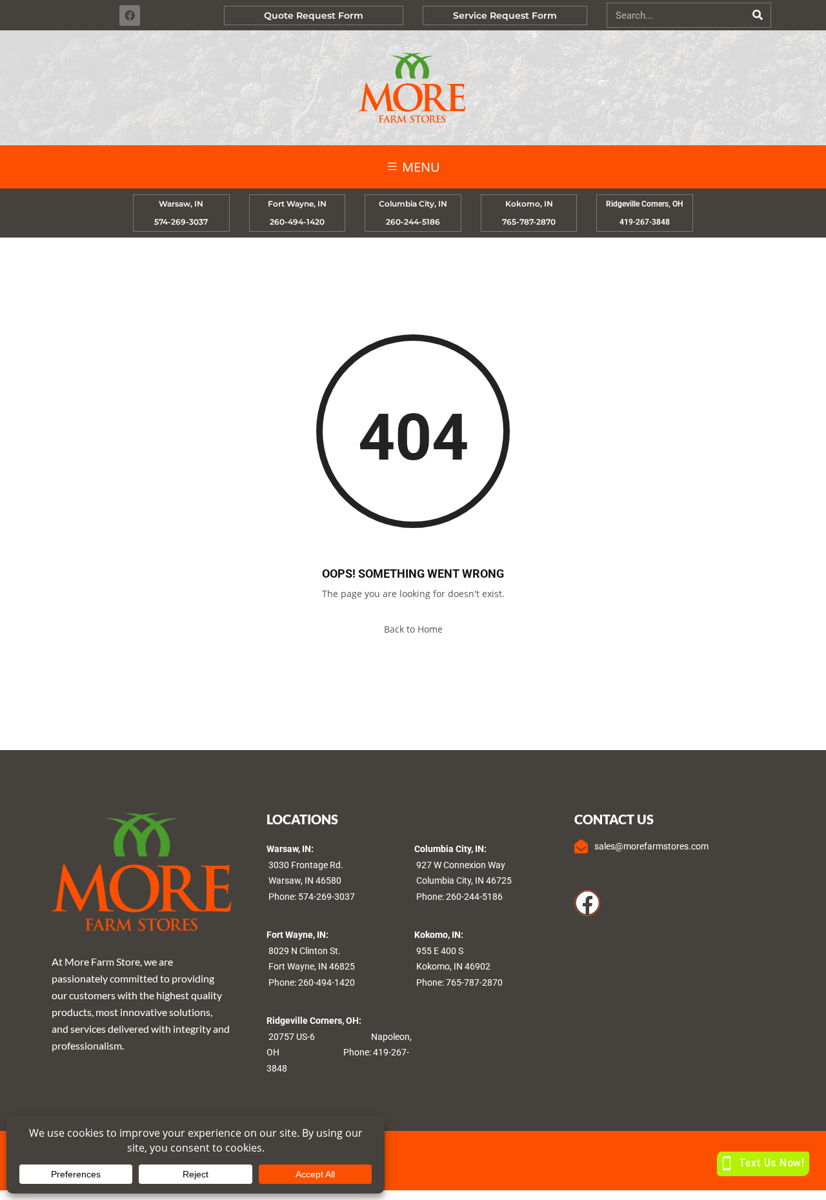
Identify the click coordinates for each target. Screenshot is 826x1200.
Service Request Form (505, 15)
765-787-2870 (474, 982)
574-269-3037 (326, 896)
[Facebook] (129, 15)
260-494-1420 (326, 982)
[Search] (758, 15)
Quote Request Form (313, 15)
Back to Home (413, 629)
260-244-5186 (474, 896)
